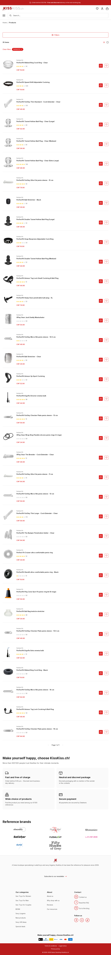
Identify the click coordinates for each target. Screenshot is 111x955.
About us (50, 896)
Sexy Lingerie (20, 913)
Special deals (20, 926)
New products (21, 918)
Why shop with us (53, 900)
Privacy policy (55, 949)
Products (12, 22)
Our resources (52, 909)
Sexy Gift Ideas (21, 922)
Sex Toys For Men (22, 900)
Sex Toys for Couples (23, 905)
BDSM (18, 909)
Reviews (50, 905)
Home (5, 22)
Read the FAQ (84, 903)
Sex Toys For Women (23, 896)
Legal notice (63, 946)
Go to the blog (84, 908)
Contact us (83, 897)
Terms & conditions (51, 946)
